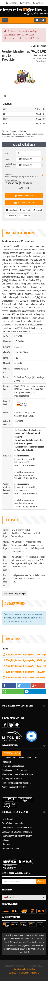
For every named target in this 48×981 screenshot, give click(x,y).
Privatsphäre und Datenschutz (14, 770)
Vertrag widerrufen (12, 753)
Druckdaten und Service (15, 812)
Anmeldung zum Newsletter (14, 787)
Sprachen (7, 890)
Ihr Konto (26, 3)
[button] (9, 685)
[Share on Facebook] (5, 724)
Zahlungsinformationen (12, 778)
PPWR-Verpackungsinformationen (16, 783)
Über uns (6, 844)
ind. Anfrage (12, 210)
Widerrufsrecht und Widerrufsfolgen (17, 774)
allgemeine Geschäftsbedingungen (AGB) (19, 757)
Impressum (6, 762)
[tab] (24, 746)
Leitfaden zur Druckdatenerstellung (17, 831)
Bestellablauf (7, 819)
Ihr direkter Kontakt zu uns (17, 706)
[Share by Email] (17, 724)
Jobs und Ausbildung (10, 848)
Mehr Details (25, 210)
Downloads (12, 216)
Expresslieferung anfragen (15, 593)
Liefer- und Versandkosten (13, 766)
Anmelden (39, 3)
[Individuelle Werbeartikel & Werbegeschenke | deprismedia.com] (24, 11)
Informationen (10, 745)
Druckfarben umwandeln (12, 823)
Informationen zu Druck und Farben (17, 827)
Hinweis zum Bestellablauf (24, 969)
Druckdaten (25, 216)
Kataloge (5, 840)
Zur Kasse (13, 3)
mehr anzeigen (26, 621)
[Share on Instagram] (11, 724)
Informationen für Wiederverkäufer (17, 836)
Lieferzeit (38, 210)
